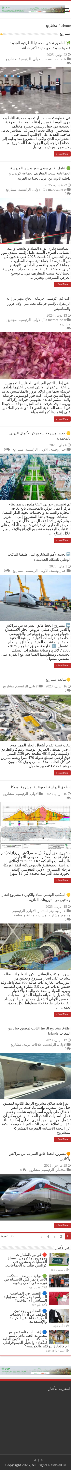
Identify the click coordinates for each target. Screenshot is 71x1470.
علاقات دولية (32, 1044)
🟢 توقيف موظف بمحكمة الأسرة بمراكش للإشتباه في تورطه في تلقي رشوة (25, 1279)
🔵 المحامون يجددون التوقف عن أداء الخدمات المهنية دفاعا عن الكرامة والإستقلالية (28, 1316)
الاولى (37, 59)
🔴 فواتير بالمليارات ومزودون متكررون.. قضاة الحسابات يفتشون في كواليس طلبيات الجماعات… (25, 1259)
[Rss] (42, 1460)
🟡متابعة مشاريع (58, 680)
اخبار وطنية (58, 449)
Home (66, 25)
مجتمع (12, 320)
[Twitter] (35, 1460)
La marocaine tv (55, 59)
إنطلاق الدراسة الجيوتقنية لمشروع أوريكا (41, 787)
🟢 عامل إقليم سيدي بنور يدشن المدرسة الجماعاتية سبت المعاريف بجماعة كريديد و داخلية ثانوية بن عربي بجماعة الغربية (40, 173)
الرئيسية (25, 59)
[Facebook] (38, 1460)
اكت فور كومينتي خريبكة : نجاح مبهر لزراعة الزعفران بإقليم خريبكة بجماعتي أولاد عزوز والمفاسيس (39, 303)
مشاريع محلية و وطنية (30, 915)
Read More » (62, 154)
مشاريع (11, 59)
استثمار (43, 911)
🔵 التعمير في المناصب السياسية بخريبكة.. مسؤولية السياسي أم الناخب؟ (25, 1296)
